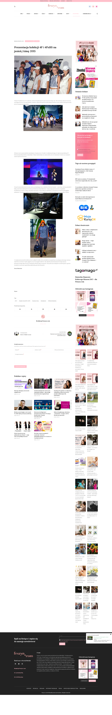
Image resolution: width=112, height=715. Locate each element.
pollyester (43, 300)
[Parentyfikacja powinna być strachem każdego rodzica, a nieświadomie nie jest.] (92, 397)
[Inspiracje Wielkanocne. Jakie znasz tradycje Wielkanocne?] (80, 549)
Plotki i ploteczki (29, 41)
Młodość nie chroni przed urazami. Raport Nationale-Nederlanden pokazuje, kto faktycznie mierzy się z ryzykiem (89, 125)
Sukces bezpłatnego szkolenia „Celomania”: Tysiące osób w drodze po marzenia (62, 413)
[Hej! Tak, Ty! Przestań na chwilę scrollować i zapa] (92, 296)
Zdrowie (59, 13)
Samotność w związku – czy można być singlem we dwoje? (86, 597)
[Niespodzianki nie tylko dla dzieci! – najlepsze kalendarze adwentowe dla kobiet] (80, 571)
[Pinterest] (93, 6)
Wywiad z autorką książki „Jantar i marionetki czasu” (101, 637)
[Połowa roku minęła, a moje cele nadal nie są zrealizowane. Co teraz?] (92, 506)
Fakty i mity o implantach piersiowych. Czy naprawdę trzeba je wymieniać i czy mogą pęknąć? (89, 233)
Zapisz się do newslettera (71, 688)
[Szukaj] (97, 13)
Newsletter (69, 0)
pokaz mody (35, 300)
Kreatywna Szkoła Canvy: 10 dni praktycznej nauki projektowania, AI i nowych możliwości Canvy (89, 99)
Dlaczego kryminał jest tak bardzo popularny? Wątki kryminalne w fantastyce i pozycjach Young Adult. (79, 366)
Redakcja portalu (44, 0)
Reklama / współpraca (55, 0)
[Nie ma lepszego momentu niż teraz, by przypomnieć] (80, 307)
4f (16, 300)
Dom (67, 13)
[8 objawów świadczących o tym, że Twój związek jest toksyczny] (94, 606)
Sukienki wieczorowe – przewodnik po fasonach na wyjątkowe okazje (89, 116)
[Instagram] (96, 6)
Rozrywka (76, 13)
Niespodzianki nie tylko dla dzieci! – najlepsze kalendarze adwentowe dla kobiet (80, 580)
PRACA (60, 688)
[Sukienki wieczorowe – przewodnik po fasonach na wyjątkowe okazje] (77, 116)
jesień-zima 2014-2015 (24, 300)
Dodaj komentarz (19, 354)
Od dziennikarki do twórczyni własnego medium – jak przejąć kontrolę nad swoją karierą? (42, 392)
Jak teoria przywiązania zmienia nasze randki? (80, 428)
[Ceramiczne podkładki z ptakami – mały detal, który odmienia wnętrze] (92, 530)
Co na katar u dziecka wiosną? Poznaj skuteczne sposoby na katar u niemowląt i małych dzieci (86, 188)
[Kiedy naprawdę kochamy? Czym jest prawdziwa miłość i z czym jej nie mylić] (78, 606)
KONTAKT (29, 688)
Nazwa (17, 349)
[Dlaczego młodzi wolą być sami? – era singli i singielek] (94, 589)
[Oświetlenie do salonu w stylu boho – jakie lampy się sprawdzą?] (80, 530)
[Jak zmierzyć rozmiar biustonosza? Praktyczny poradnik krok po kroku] (77, 108)
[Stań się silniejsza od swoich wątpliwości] (23, 384)
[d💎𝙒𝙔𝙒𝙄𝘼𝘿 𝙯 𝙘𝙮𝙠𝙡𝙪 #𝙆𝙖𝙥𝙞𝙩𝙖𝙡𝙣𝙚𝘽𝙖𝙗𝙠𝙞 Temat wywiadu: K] (80, 296)
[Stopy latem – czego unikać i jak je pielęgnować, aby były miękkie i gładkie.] (77, 242)
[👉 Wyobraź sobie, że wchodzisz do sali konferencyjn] (92, 307)
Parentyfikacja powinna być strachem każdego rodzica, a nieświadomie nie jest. (92, 407)
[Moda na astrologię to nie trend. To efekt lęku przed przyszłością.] (23, 405)
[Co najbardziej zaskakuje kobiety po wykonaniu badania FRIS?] (92, 354)
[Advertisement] (54, 26)
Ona (21, 13)
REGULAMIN (82, 688)
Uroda (36, 13)
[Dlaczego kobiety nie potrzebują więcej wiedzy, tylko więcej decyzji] (80, 378)
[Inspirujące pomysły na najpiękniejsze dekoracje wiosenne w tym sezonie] (92, 571)
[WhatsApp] (54, 309)
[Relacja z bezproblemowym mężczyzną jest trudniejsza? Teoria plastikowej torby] (86, 606)
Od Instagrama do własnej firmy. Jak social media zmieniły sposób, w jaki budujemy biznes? (92, 471)
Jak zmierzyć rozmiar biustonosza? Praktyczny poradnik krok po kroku (89, 108)
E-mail (78, 145)
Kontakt (63, 0)
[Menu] (14, 6)
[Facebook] (90, 6)
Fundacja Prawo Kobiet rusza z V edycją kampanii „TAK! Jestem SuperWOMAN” (84, 170)
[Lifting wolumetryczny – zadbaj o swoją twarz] (77, 251)
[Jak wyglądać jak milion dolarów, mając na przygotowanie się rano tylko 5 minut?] (92, 378)
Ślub (43, 13)
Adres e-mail (38, 349)
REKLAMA (42, 688)
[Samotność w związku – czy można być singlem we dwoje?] (92, 439)
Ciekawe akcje (87, 13)
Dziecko (51, 13)
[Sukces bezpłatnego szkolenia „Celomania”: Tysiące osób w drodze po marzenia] (63, 405)
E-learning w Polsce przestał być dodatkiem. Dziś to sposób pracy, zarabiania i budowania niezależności (80, 517)
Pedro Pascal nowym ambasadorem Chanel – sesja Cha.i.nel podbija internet (21, 435)
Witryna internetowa (59, 349)
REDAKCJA (35, 688)
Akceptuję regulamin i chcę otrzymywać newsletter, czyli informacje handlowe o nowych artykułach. (86, 151)
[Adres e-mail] (66, 309)
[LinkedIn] (43, 309)
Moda (28, 13)
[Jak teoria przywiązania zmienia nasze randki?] (80, 421)
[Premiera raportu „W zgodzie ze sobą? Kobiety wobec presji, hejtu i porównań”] (92, 421)
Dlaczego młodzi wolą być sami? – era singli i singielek (94, 597)
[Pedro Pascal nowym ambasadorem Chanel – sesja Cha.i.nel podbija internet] (23, 426)
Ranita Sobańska (52, 300)
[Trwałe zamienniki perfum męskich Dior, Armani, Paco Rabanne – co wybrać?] (77, 258)
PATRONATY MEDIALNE (51, 688)
